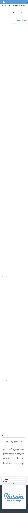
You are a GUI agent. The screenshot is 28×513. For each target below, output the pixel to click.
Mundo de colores (18, 470)
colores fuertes (7, 470)
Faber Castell (14, 470)
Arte (5, 5)
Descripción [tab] (4, 435)
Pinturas (10, 5)
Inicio (2, 5)
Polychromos (21, 470)
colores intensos (11, 470)
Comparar (22, 12)
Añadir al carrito (22, 20)
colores (4, 470)
